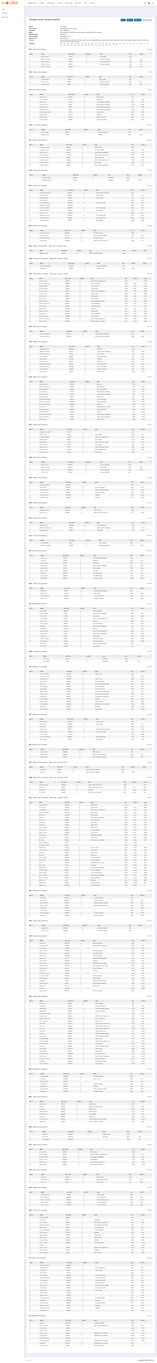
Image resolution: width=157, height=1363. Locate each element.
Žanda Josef (43, 598)
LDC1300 (65, 560)
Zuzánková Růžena (44, 437)
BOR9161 (67, 306)
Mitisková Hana (44, 1267)
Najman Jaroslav (43, 877)
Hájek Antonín (43, 593)
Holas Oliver (43, 1237)
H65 (96, 45)
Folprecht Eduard (45, 1195)
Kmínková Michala (44, 411)
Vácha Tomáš (43, 953)
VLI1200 (66, 626)
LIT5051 (71, 530)
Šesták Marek (42, 867)
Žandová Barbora (44, 369)
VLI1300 (65, 565)
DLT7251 (67, 1335)
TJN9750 (68, 1325)
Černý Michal (43, 963)
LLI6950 (69, 444)
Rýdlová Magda (45, 467)
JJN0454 (67, 288)
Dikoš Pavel (42, 955)
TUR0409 (67, 812)
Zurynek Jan (43, 1006)
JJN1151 (70, 112)
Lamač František (44, 674)
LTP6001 (63, 1121)
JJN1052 (68, 162)
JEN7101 (70, 1051)
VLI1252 (70, 104)
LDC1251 (70, 114)
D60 (117, 43)
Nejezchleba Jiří (45, 1179)
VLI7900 (67, 905)
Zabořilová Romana (44, 386)
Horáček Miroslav (44, 1157)
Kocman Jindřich (44, 975)
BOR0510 (67, 882)
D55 (113, 43)
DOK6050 (68, 495)
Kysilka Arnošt (43, 1235)
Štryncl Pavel (42, 865)
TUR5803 (70, 1134)
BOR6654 (70, 472)
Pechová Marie (43, 152)
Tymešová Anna (43, 313)
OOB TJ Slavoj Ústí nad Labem (100, 965)
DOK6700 (68, 1300)
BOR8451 (68, 1283)
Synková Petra (43, 359)
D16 (82, 43)
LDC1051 (75, 180)
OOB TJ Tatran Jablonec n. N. (102, 155)
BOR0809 (67, 857)
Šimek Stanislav (44, 1089)
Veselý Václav (44, 752)
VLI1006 (68, 694)
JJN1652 (69, 79)
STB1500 (66, 598)
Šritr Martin (43, 1079)
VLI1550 (68, 1225)
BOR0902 (69, 689)
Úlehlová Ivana (43, 525)
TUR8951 (67, 293)
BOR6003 (67, 955)
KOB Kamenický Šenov (100, 449)
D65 (120, 43)
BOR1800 (68, 1242)
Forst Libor (42, 1109)
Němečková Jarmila (44, 404)
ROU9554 (67, 321)
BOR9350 (68, 1298)
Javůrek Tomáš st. (44, 1265)
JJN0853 (70, 198)
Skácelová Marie (43, 394)
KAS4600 (67, 1179)
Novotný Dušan (43, 1016)
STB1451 (69, 84)
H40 (79, 45)
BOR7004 (70, 1058)
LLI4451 (70, 543)
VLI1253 (70, 102)
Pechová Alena (44, 1293)
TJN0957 (68, 160)
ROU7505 (67, 963)
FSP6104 (63, 1119)
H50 (86, 45)
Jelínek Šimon (42, 882)
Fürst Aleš (42, 1003)
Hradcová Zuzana (43, 316)
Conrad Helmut (46, 1139)
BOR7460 (68, 1267)
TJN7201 (70, 1023)
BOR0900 (69, 686)
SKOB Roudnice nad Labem (98, 321)
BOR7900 (65, 928)
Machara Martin (44, 1053)
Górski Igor (42, 726)
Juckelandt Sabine (45, 485)
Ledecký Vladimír (44, 913)
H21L (72, 45)
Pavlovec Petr (43, 1084)
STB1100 (66, 641)
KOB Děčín (99, 99)
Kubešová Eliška (44, 109)
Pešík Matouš (43, 696)
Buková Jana (42, 406)
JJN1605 (68, 1235)
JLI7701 (66, 880)
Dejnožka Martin (44, 754)
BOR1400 (65, 575)
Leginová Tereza (46, 177)
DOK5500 (70, 1136)
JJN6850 (70, 467)
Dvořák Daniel (43, 628)
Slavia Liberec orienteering (103, 102)
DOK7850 (72, 411)
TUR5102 (65, 1152)
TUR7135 (67, 847)
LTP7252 (69, 442)
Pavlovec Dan (42, 830)
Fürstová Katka (43, 444)
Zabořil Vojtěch (43, 827)
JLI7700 (67, 865)
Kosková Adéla (44, 235)
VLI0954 (68, 165)
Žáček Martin (43, 1290)
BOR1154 (70, 117)
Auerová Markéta (44, 1217)
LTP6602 (65, 1089)
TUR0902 (69, 701)
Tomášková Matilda (45, 147)
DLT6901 (68, 1343)
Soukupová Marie (44, 150)
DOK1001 (69, 706)
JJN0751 (70, 220)
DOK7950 (71, 359)
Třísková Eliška (43, 1232)
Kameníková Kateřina (44, 399)
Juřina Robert (43, 1164)
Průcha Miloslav (44, 1076)
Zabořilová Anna (44, 195)
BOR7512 (67, 991)
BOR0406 (67, 885)
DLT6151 (67, 1333)
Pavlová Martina (43, 301)
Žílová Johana (45, 132)
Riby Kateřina (43, 442)
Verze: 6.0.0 (29, 1360)
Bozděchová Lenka (44, 349)
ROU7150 (72, 406)
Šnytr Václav (43, 724)
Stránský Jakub (44, 570)
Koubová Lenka (43, 321)
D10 (61, 43)
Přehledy (137, 20)
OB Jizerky (93, 865)
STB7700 (68, 1323)
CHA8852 (67, 316)
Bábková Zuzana (44, 1305)
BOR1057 (68, 157)
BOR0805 (70, 736)
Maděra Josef (43, 905)
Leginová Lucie (45, 134)
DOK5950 (68, 497)
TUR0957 (68, 147)
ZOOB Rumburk (94, 1159)
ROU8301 (67, 903)
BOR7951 (71, 364)
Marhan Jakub (43, 1242)
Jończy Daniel (43, 948)
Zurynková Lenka (44, 160)
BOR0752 (70, 208)
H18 (61, 45)
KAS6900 (70, 1061)
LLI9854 (67, 296)
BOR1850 (68, 1230)
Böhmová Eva (43, 512)
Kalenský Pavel (43, 965)
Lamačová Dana (43, 396)
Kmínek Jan (43, 621)
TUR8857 (71, 268)
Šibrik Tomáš (43, 1227)
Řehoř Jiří (42, 1026)
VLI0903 (69, 696)
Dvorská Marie (43, 391)
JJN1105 (66, 636)
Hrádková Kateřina (45, 336)
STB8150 (71, 369)
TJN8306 (67, 810)
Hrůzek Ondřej (42, 857)
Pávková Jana (44, 464)
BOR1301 (65, 578)
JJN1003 (69, 709)
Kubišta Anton (43, 633)
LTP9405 (63, 792)
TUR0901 (69, 674)
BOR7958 (71, 366)
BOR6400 (65, 1091)
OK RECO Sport (96, 978)
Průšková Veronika (45, 59)
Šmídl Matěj (46, 661)
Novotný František (45, 1200)
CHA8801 (67, 807)
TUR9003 (67, 805)
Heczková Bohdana (45, 334)
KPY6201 (63, 1106)
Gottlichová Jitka (45, 469)
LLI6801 (69, 1003)
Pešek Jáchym (43, 701)
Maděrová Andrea (44, 1225)
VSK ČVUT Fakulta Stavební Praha (97, 1119)
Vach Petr (42, 988)
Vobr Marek (43, 898)
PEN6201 (63, 1111)
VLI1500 (66, 591)
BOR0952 (68, 150)
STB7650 (68, 1277)
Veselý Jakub (42, 885)
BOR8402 (67, 913)
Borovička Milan (44, 1119)
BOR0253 (67, 313)
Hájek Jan (42, 915)
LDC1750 (68, 1250)
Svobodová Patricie (45, 1230)
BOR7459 (72, 401)
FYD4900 (65, 1164)
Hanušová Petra (44, 356)
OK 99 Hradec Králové (96, 872)
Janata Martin (42, 810)
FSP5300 (65, 1154)
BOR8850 (67, 283)
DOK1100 (66, 621)
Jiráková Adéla (43, 162)
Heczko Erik (42, 817)
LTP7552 (68, 1285)
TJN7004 (70, 1026)
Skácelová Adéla (43, 288)
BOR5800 (65, 1076)
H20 (64, 45)
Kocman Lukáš (44, 623)
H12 (137, 43)
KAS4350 (71, 545)
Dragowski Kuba (43, 805)
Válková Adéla (43, 117)
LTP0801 (70, 729)
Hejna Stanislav (44, 1043)
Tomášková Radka (44, 354)
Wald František (43, 1154)
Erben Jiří (42, 1323)
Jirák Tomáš (43, 646)
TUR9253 (67, 311)
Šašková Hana (43, 1285)
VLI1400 (65, 558)
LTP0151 (67, 301)
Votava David (43, 1328)
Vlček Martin (42, 825)
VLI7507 (67, 983)
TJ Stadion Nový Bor (105, 59)
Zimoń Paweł (43, 910)
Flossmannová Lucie (45, 193)
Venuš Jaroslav (44, 1205)
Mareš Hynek (43, 1104)
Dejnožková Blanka (44, 417)
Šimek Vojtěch (43, 757)
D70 (124, 43)
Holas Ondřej (42, 837)
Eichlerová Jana (44, 449)
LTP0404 (59, 769)
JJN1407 (65, 568)
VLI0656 (67, 235)
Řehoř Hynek (43, 739)
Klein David (43, 643)
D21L (96, 43)
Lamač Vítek (43, 611)
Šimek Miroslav (43, 1114)
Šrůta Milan (42, 943)
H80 (107, 45)
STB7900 (68, 1280)
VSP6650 (72, 404)
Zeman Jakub (43, 731)
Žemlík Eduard (43, 679)
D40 (103, 43)
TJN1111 (65, 618)
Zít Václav (43, 560)
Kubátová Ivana (44, 492)
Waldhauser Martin (45, 1018)
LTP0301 (59, 772)
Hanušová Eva (44, 82)
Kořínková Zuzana (43, 311)
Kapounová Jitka (44, 495)
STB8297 (71, 356)
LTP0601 (65, 757)
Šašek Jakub (43, 729)
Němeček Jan (43, 1086)
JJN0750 (70, 210)
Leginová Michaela (45, 1308)
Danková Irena (43, 419)
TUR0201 (67, 852)
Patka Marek (43, 689)
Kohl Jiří (42, 1106)
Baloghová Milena (44, 210)
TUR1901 (68, 1237)
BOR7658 (72, 409)
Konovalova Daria (44, 233)
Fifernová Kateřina (44, 218)
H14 (144, 43)
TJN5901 (67, 945)
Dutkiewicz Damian (44, 973)
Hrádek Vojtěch (44, 704)
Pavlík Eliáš (42, 1220)
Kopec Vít (42, 1245)
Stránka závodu (147, 20)
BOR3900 (69, 1197)
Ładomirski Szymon (45, 676)
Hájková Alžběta (45, 56)
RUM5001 (65, 1159)
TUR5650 (67, 510)
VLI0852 (70, 193)
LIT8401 (66, 855)
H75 (103, 45)
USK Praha (99, 404)
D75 (127, 43)
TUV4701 (67, 1177)
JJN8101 (68, 1270)
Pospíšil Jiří (44, 1177)
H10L (134, 43)
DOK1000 (69, 699)
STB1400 (66, 596)
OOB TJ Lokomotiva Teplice (96, 253)
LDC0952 (75, 177)
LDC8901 (63, 790)
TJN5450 (67, 512)
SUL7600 (67, 965)
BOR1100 (66, 611)
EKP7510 (68, 1345)
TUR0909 (69, 679)
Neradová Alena (44, 530)
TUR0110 (67, 827)
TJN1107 (66, 631)
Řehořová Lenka (44, 452)
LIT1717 (67, 1220)
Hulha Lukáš (42, 792)
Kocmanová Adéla (44, 208)
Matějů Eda (43, 626)
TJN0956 (68, 155)
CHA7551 (72, 419)
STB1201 (66, 638)
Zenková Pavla (44, 1275)
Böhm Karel (42, 1162)
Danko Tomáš (43, 1048)
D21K (92, 43)
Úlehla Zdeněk (44, 1202)
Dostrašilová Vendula (45, 112)
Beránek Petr (43, 1011)
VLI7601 (67, 958)
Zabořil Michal (43, 1051)
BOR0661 (67, 233)
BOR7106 (70, 1018)
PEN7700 (67, 978)
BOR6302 (67, 950)
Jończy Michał (43, 734)
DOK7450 (67, 308)
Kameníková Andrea (44, 303)
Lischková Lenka (44, 1283)
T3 (116, 45)
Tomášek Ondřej (44, 1038)
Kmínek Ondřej (44, 699)
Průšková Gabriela (44, 1277)
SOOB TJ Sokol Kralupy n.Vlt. (98, 291)
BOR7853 (72, 389)
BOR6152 (68, 492)
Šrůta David (43, 573)
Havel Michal (42, 790)
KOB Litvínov (100, 361)
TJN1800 (68, 1247)
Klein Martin (43, 769)
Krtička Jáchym (44, 694)
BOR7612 (67, 975)
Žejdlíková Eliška (44, 253)
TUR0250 (67, 298)
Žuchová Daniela (44, 1325)
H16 (147, 43)
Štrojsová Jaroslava (45, 545)
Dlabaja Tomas (43, 832)
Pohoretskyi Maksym (45, 736)
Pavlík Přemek (43, 563)
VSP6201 (65, 1086)
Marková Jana (43, 434)
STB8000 (65, 930)
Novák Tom (45, 1136)
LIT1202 (67, 661)
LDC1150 (70, 99)
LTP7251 (69, 447)
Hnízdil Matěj (42, 835)
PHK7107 (67, 872)
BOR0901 (69, 681)
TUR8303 (67, 832)
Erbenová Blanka (44, 1303)
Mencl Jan (41, 852)
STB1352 (70, 59)
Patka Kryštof (42, 860)
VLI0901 (68, 684)
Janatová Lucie (43, 281)
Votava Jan (43, 558)
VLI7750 (68, 334)
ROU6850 (68, 1340)
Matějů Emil (43, 591)
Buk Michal (41, 840)
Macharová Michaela (45, 266)
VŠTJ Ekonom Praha (100, 1006)
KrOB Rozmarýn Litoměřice (100, 1333)
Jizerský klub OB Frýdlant (96, 1164)
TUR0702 (70, 721)
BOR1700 (68, 1227)
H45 (82, 45)
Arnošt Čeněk (43, 1222)
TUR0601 (65, 752)
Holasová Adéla (44, 1252)
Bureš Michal (43, 958)
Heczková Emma (44, 104)
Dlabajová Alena (43, 286)
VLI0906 (69, 691)
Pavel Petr (42, 1033)
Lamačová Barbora (45, 203)
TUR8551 (67, 286)
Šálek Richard (43, 721)
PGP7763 (72, 384)
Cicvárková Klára (44, 220)
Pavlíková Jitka (43, 361)
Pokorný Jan (42, 815)
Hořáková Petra (44, 439)
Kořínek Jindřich (43, 850)
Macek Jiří (41, 855)
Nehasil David (43, 900)
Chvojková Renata (44, 1298)
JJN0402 (67, 822)
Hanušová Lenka (45, 61)
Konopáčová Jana (44, 510)
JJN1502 (66, 593)
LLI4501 (67, 1182)
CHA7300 (70, 1063)
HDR (110, 45)
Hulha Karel (43, 1121)
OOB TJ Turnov (100, 97)
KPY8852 (67, 291)
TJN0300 (63, 785)
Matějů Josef (43, 565)
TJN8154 (67, 281)
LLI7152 (68, 434)
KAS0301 (67, 835)
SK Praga (99, 349)
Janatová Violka (44, 155)
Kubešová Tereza (44, 165)
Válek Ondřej (43, 1330)
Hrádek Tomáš (44, 903)
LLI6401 (68, 1290)
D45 (106, 43)
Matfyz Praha (92, 1109)
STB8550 (68, 1303)
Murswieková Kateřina (45, 364)
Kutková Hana (43, 371)
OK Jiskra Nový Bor (101, 117)
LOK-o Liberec (94, 296)
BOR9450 (71, 266)
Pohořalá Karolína (44, 1340)
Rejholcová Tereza (44, 215)
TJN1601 (68, 1222)
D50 (110, 43)
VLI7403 (67, 867)
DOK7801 (67, 970)
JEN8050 (71, 371)
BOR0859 (70, 218)
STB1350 (70, 61)
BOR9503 (67, 820)
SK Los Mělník (92, 1114)
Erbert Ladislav (43, 978)
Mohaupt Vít (43, 706)
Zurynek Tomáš (44, 631)
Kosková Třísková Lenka (45, 414)
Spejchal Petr (43, 991)
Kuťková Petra (43, 1288)
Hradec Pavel (42, 807)
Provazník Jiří (43, 1152)
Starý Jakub (43, 616)
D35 (99, 43)
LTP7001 (70, 1008)
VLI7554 (72, 414)
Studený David (44, 1310)
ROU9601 (67, 840)
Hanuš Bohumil (44, 1280)
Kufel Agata (43, 268)
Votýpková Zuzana (44, 366)
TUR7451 (72, 396)
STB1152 (67, 132)
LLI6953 (69, 439)
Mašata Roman (43, 872)
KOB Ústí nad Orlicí (99, 915)
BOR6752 (70, 469)
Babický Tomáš (43, 1159)
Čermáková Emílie (45, 66)
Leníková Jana (43, 1333)
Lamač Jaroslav (44, 1021)
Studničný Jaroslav (45, 1058)
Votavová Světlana (45, 1338)
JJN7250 (69, 452)
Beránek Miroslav (45, 1197)
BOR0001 (67, 830)
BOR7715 (67, 968)
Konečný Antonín (44, 596)
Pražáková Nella (44, 198)
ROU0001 (67, 862)
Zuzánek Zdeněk (44, 945)
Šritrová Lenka (42, 298)
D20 (88, 43)
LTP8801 (63, 787)
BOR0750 (70, 203)
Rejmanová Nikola (44, 238)
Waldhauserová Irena (45, 401)
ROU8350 (69, 336)
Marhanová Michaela (44, 283)
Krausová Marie (44, 543)
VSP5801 (63, 1116)
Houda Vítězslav (44, 1063)
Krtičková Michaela (45, 351)
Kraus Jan (43, 1182)
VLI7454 (72, 391)
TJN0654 (67, 240)
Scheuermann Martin (44, 845)
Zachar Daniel (44, 575)
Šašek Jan (42, 772)
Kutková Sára (43, 97)
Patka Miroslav (43, 968)
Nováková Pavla (44, 497)
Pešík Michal (42, 880)
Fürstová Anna (42, 296)
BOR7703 (67, 943)
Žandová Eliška (44, 119)
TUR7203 (70, 1021)
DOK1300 (65, 570)
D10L (64, 43)
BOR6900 (70, 1053)
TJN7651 (72, 417)
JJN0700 (70, 739)
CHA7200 (70, 1048)
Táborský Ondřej (44, 1041)
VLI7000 (70, 1056)
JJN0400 (67, 815)
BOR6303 (65, 1084)
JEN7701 (67, 986)
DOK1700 (68, 1240)
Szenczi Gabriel (43, 875)
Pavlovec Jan (42, 820)
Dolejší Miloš (43, 1300)
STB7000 (70, 1031)
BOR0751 (70, 215)
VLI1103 (65, 633)
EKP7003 (70, 1006)
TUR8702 (67, 825)
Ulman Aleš (42, 1023)
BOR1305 (65, 573)
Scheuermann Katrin (45, 432)
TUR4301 (69, 1195)
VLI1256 (70, 107)
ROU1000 (69, 704)
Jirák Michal (43, 1270)
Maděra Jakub (43, 691)
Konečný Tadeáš (44, 638)
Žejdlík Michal (43, 1008)
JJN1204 (66, 616)
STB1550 (69, 82)
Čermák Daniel (43, 1345)
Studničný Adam (43, 870)
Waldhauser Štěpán (44, 812)
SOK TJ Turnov (100, 354)
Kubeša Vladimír (44, 983)
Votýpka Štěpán (44, 686)
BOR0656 (67, 238)
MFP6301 (63, 1109)
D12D (71, 43)
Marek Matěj (42, 822)
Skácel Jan (43, 684)
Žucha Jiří (42, 1028)
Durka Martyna (43, 200)
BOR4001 (69, 1202)
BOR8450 (68, 1275)
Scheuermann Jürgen (45, 1013)
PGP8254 (71, 349)
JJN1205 (66, 646)
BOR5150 (71, 525)
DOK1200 (66, 628)
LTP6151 (68, 490)
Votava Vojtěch (44, 613)
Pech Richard (43, 1272)
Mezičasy (149, 49)
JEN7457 (72, 386)
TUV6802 (65, 1079)
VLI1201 (65, 613)
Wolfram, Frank (44, 1081)
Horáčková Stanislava (45, 528)
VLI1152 (70, 109)
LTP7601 (67, 981)
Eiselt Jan (41, 787)
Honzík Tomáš (43, 1056)
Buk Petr (41, 862)
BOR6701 (70, 1011)
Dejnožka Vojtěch (43, 785)
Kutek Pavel (43, 986)
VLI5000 (65, 1157)
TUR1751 (68, 1252)
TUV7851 (71, 354)
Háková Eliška (43, 240)
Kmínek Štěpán (43, 1240)
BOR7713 (67, 900)
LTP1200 (66, 643)
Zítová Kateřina (44, 99)
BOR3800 (69, 1205)
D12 (68, 43)
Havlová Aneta (43, 1250)
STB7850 (68, 1288)
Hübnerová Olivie (45, 64)
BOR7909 (67, 877)
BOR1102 (66, 623)
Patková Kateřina (43, 389)
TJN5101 (65, 1162)
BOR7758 (72, 399)
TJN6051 (69, 437)
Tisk (122, 20)
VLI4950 (71, 528)
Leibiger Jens (43, 908)
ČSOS (153, 1360)
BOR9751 (67, 303)
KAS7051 (69, 449)
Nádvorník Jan (44, 1295)
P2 (113, 45)
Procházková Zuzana (44, 318)
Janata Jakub (43, 1247)
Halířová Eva (44, 472)
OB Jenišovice (100, 371)
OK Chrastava (94, 316)
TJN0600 (65, 754)
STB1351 (70, 64)
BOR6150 (68, 487)
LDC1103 (67, 659)
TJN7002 (70, 1016)
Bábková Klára (43, 114)
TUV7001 (70, 1038)
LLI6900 (70, 1043)
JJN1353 (70, 56)
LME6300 (63, 1114)
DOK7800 (67, 960)
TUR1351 (70, 97)
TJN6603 (70, 1028)
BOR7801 (67, 898)
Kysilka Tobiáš (44, 568)
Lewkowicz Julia (44, 213)
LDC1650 (68, 1232)
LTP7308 (70, 1046)
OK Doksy (93, 308)
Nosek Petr (42, 1343)
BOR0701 (67, 870)
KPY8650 (67, 318)
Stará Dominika (45, 79)
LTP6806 (70, 1033)
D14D (78, 43)
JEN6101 (63, 1104)
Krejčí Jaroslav (43, 950)
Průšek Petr (42, 1031)
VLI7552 (72, 394)
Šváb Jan (42, 1116)
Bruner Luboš (43, 1036)
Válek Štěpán (43, 578)
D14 (75, 43)
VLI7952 (71, 351)
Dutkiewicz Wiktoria (45, 205)
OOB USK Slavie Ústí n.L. (103, 1200)
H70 (100, 45)
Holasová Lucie (43, 293)
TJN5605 (70, 1041)
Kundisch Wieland (43, 842)
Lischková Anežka (44, 157)
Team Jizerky (103, 56)
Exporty (129, 20)
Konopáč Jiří (45, 1134)
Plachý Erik (46, 659)
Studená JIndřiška (47, 180)
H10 (131, 43)
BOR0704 (70, 731)
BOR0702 (67, 860)
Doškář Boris (43, 1091)
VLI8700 (67, 875)
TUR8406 (67, 850)
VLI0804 (67, 817)
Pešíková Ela (43, 102)
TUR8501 (67, 837)
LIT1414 (64, 563)
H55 (89, 45)
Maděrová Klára (44, 107)
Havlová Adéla (42, 306)
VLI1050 (68, 152)
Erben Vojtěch (43, 641)
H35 (75, 45)
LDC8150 (68, 1305)
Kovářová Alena (44, 490)
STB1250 (70, 119)
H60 (93, 45)
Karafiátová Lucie (43, 409)
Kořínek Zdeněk (44, 1111)
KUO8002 (67, 915)
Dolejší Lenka (42, 308)
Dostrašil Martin (44, 709)
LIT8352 (71, 361)
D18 (85, 43)
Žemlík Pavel (42, 847)
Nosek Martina (43, 1335)
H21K (68, 45)
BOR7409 (67, 953)
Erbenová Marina (45, 84)
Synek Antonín (43, 960)
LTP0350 (64, 253)
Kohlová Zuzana (43, 291)
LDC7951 (68, 1308)
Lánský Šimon (43, 636)
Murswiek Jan (43, 681)
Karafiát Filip (45, 928)
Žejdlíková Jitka (44, 447)
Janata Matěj (43, 618)
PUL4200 (69, 1200)
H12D (141, 43)
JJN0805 (70, 724)
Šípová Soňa (43, 487)
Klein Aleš (42, 981)
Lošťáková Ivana (43, 384)
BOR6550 (70, 464)
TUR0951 (70, 195)
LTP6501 (70, 1036)
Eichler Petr (42, 1061)
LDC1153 (67, 134)
